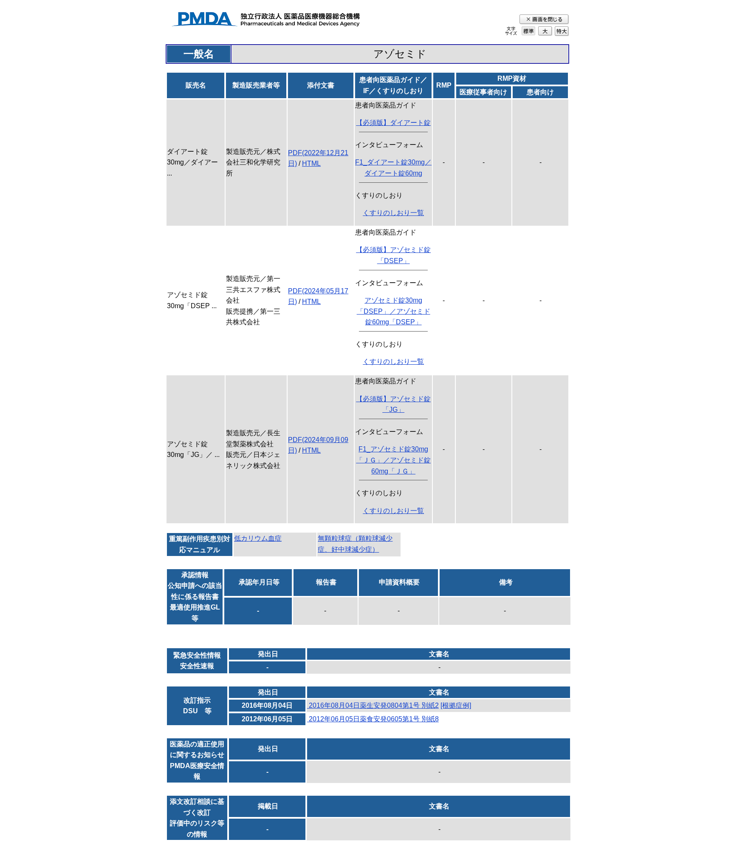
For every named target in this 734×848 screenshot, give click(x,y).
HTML (311, 163)
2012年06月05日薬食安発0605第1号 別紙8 (373, 719)
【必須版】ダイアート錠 (393, 122)
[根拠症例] (455, 705)
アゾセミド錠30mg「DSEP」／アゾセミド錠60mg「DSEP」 (393, 311)
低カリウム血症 (258, 538)
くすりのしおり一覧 (393, 212)
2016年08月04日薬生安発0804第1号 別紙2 (373, 705)
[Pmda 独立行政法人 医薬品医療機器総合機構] (265, 21)
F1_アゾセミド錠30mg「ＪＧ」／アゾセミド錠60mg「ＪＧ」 (393, 459)
